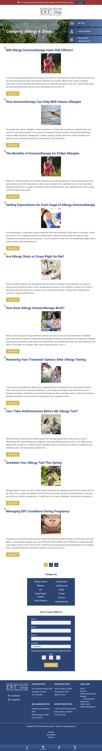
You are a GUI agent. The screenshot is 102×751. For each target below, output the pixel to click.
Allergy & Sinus (40, 581)
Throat (61, 593)
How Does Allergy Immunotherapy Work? (35, 308)
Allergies (83, 696)
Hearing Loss (61, 585)
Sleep (61, 589)
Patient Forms (85, 704)
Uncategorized (61, 601)
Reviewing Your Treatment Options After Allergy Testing (46, 359)
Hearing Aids (61, 581)
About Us (83, 691)
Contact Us (51, 665)
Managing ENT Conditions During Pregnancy (37, 511)
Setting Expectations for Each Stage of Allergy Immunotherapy (50, 205)
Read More (13, 93)
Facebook (15, 695)
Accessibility (51, 735)
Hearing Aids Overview (88, 694)
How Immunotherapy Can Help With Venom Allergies (43, 102)
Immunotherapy (88, 699)
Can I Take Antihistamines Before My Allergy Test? (42, 411)
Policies (51, 732)
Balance (40, 585)
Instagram (15, 699)
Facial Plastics (40, 600)
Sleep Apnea (84, 701)
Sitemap (51, 737)
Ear (40, 589)
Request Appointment (87, 707)
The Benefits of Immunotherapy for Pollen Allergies (42, 153)
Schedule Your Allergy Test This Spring (34, 463)
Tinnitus (61, 597)
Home (82, 688)
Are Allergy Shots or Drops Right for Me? (35, 256)
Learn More (80, 2)
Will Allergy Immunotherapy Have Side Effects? (39, 50)
